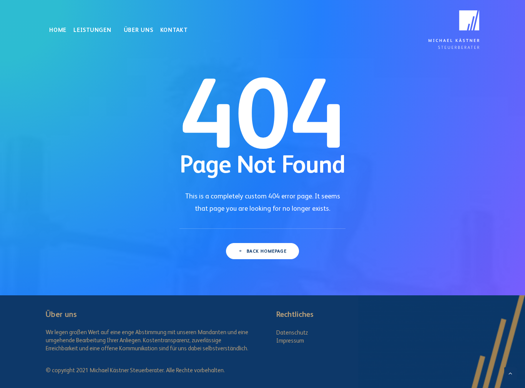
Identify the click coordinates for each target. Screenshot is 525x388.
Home (57, 30)
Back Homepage (267, 251)
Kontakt (174, 30)
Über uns (138, 30)
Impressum (290, 340)
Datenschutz (292, 332)
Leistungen (92, 30)
